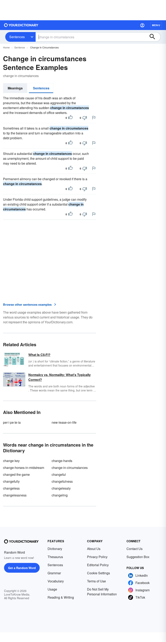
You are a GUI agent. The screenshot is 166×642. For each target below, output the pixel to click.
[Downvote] (84, 117)
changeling (60, 495)
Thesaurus (55, 556)
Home (6, 47)
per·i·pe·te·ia (12, 422)
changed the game (16, 474)
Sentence (19, 47)
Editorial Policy (98, 565)
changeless (11, 488)
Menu (156, 25)
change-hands (62, 460)
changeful (59, 474)
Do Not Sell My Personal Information (102, 591)
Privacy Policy (97, 556)
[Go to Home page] (21, 25)
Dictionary (55, 548)
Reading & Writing (61, 597)
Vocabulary (56, 581)
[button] (142, 25)
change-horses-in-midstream (23, 467)
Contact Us (135, 548)
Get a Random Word (22, 568)
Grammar (54, 573)
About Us (93, 548)
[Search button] (154, 36)
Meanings (15, 88)
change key (11, 460)
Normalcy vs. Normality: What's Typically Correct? (59, 377)
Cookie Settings (98, 573)
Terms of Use (96, 581)
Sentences (17, 36)
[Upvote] (70, 117)
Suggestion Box (138, 556)
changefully (11, 481)
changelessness (15, 495)
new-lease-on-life (64, 422)
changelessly (61, 488)
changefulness (62, 481)
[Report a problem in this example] (93, 117)
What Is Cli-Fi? (39, 354)
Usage (52, 589)
